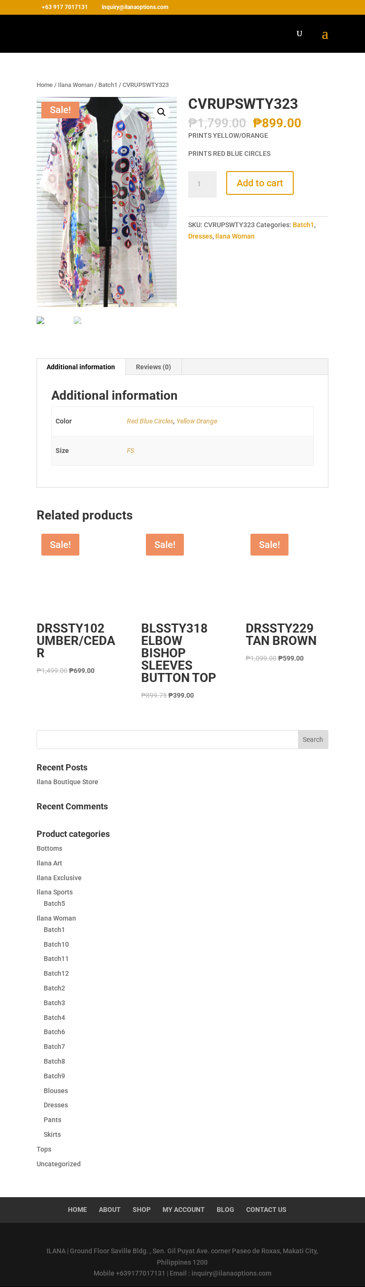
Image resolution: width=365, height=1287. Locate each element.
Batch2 (54, 988)
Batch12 (56, 973)
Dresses (200, 236)
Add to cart (260, 183)
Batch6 (54, 1032)
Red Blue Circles (150, 421)
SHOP (142, 1209)
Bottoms (49, 848)
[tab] (81, 367)
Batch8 (54, 1061)
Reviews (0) (153, 367)
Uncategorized (59, 1164)
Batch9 (54, 1076)
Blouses (56, 1091)
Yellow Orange (196, 421)
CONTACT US (266, 1209)
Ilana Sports (55, 892)
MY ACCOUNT (184, 1209)
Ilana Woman (75, 84)
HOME (77, 1209)
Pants (52, 1120)
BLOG (225, 1209)
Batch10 (56, 944)
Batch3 (54, 1003)
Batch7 (54, 1046)
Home (45, 84)
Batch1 (107, 84)
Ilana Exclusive (59, 878)
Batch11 (56, 958)
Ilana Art (49, 863)
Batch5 (54, 903)
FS (130, 450)
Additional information (81, 367)
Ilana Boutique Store (67, 782)
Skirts (52, 1134)
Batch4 (54, 1017)
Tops (44, 1149)
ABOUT (110, 1209)
